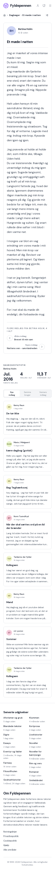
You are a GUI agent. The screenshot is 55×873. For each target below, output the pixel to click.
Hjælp (6, 845)
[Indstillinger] (44, 5)
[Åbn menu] (50, 5)
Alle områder (9, 849)
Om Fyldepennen (17, 793)
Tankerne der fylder (23, 557)
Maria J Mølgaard (22, 442)
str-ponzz (18, 631)
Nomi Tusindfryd (21, 516)
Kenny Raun (19, 405)
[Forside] (4, 15)
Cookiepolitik (10, 840)
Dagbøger (14, 15)
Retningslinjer (10, 831)
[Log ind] (37, 5)
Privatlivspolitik (11, 836)
